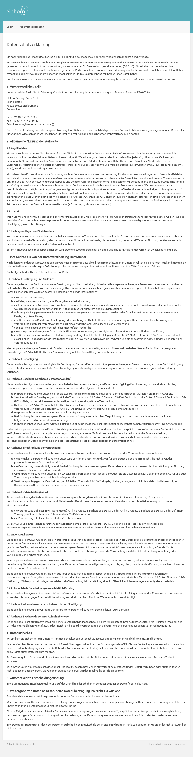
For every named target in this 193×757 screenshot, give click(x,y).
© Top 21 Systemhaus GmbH (21, 744)
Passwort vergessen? (31, 26)
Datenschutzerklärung (160, 744)
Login (10, 26)
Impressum (180, 744)
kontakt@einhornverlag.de (30, 124)
